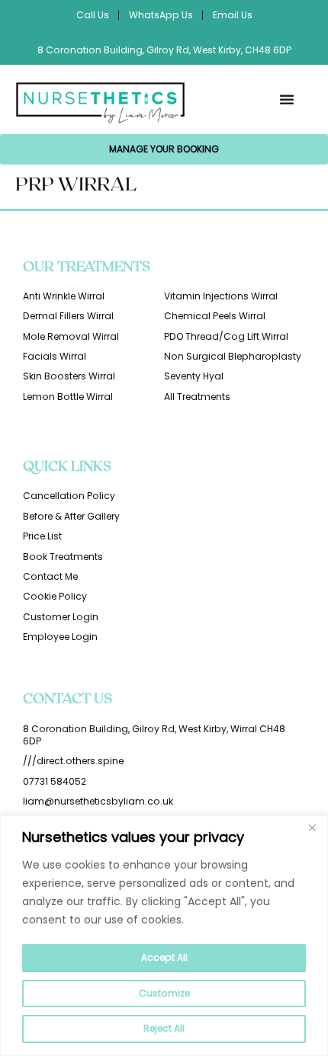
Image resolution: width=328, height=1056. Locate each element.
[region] (164, 935)
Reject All (164, 1028)
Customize (164, 993)
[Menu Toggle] (286, 99)
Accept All (164, 957)
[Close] (312, 828)
